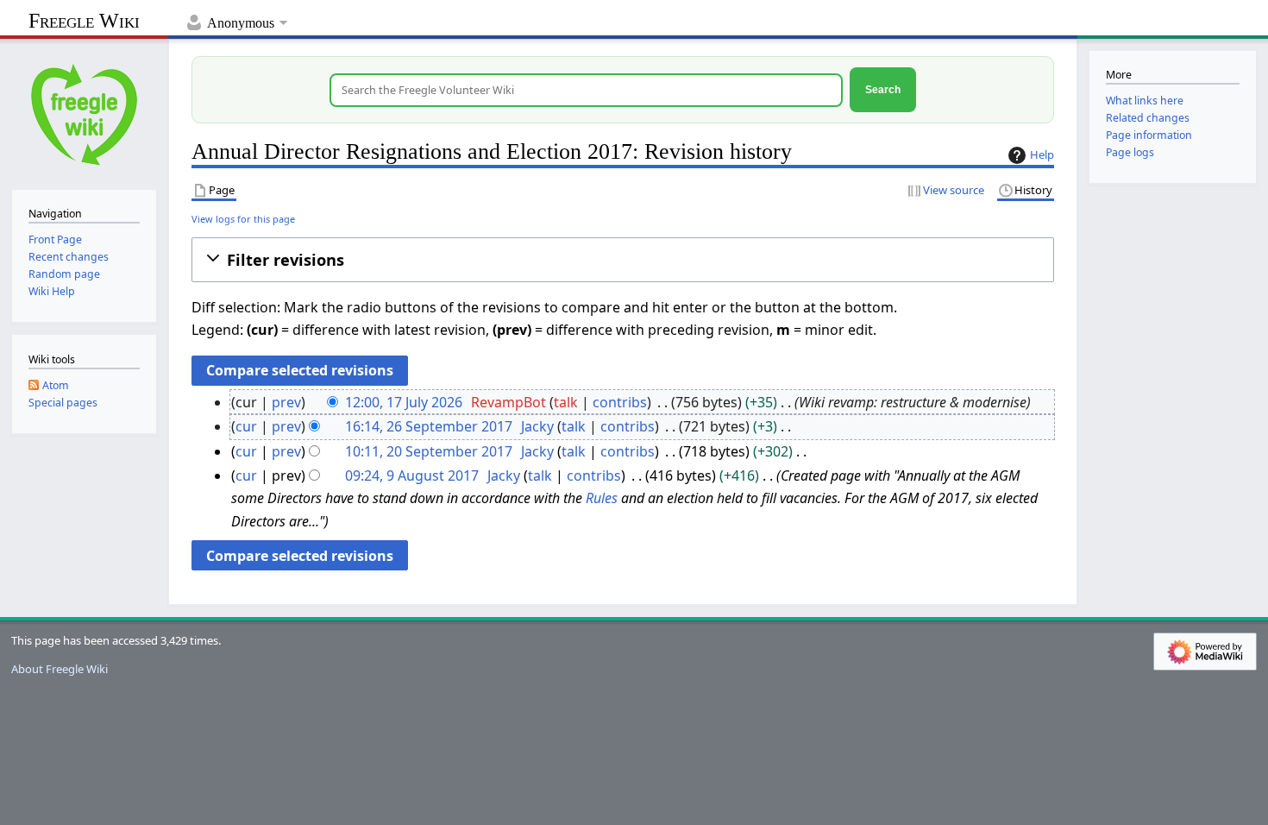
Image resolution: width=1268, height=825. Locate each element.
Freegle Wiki (84, 20)
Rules (602, 497)
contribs (620, 402)
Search (883, 89)
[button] (622, 260)
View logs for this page (243, 218)
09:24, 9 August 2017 (412, 475)
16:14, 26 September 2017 (428, 426)
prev (286, 402)
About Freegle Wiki (59, 669)
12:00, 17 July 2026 (403, 402)
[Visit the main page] (84, 112)
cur (246, 426)
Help (1042, 154)
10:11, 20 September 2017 (428, 451)
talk (566, 402)
